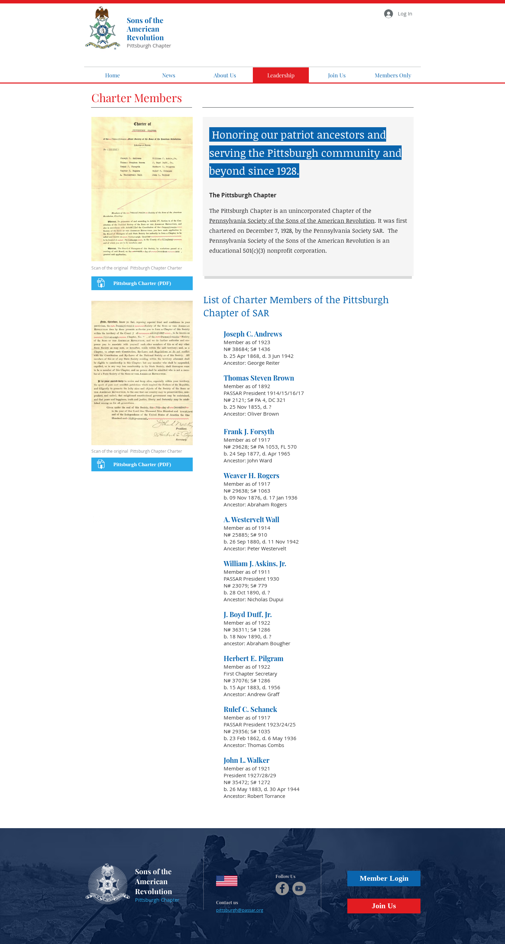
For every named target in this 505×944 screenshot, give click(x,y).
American (143, 28)
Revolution (145, 37)
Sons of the (145, 20)
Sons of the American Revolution (153, 881)
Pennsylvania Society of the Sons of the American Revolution (291, 220)
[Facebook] (282, 888)
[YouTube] (299, 888)
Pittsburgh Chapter (149, 45)
